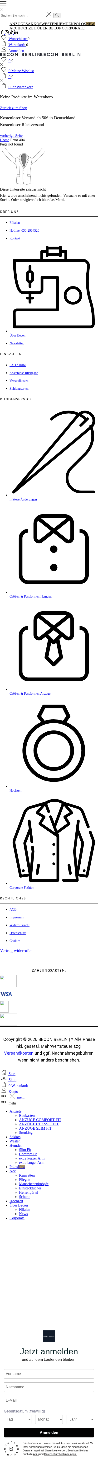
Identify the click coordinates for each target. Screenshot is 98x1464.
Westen (49, 24)
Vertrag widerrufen (16, 950)
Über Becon (49, 28)
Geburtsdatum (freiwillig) (24, 1411)
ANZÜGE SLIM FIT (35, 1128)
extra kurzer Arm (31, 1158)
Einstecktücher (30, 1188)
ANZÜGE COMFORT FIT (40, 1120)
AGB (36, 1454)
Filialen (24, 1209)
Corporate (73, 28)
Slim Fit (25, 1150)
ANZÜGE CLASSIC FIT (39, 1124)
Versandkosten (19, 1053)
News (23, 1214)
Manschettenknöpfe (34, 1184)
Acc (14, 28)
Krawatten (27, 1175)
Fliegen (24, 1180)
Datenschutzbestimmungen (60, 1454)
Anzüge (18, 24)
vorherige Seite (11, 136)
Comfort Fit (28, 1154)
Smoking (26, 1133)
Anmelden (49, 1433)
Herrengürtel (28, 1192)
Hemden (65, 24)
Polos (84, 24)
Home (4, 140)
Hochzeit (27, 28)
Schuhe (24, 1197)
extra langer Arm (31, 1162)
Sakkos (33, 24)
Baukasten (27, 1115)
